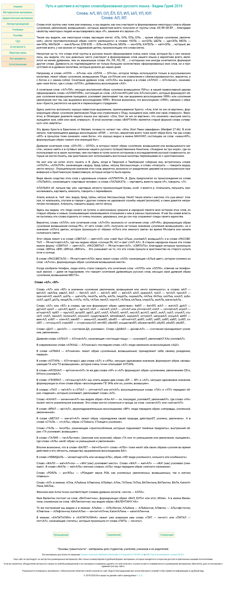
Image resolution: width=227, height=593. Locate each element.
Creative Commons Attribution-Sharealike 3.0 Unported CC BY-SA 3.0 (112, 554)
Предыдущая (61, 534)
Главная (17, 6)
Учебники (17, 29)
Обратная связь (18, 52)
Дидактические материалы (18, 18)
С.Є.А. (140, 575)
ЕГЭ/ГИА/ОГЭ (17, 47)
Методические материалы (17, 12)
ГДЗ (18, 41)
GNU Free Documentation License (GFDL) (165, 554)
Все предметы (18, 58)
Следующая (167, 534)
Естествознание (18, 64)
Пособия (18, 35)
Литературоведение (18, 23)
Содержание (114, 534)
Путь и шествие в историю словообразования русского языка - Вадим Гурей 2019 (114, 6)
